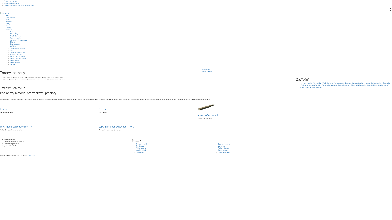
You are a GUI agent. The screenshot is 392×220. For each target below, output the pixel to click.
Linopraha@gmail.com (11, 3)
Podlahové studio (223, 148)
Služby (8, 24)
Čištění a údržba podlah (17, 56)
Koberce (12, 42)
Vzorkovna (221, 146)
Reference (9, 22)
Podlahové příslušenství (17, 52)
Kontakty (8, 28)
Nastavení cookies (224, 152)
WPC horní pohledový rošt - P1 (17, 126)
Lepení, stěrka (14, 60)
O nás (7, 20)
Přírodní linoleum (15, 36)
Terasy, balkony (15, 62)
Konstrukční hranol (208, 115)
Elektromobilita (223, 150)
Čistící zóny (13, 46)
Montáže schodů (141, 150)
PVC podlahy (14, 34)
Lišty (11, 50)
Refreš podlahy (141, 146)
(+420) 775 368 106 (10, 1)
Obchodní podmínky (224, 144)
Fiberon (4, 109)
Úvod (7, 15)
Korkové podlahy (15, 44)
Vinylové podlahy (15, 32)
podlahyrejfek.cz (207, 69)
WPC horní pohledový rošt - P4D (116, 126)
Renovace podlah (141, 144)
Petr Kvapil (31, 155)
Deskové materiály (16, 54)
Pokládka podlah (141, 148)
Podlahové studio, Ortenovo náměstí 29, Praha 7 (20, 5)
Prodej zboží (140, 152)
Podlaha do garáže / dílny (18, 48)
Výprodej (12, 64)
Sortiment (9, 30)
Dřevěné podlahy (15, 38)
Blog (7, 26)
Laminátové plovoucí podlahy (19, 40)
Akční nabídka (10, 17)
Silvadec (103, 109)
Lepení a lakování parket (18, 58)
